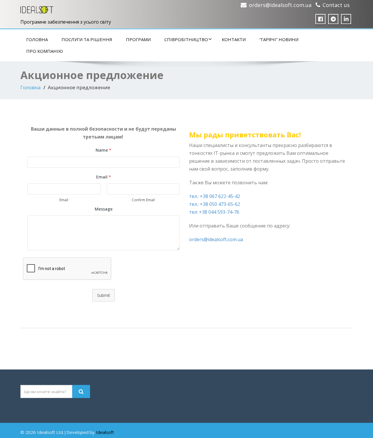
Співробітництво (186, 39)
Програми (138, 39)
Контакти (234, 39)
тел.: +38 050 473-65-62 (214, 204)
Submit (103, 295)
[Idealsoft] (36, 8)
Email (63, 199)
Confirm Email (143, 199)
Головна (37, 39)
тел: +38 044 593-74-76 (214, 212)
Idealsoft (105, 432)
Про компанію (44, 51)
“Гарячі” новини (278, 39)
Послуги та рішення (86, 39)
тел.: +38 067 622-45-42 (214, 196)
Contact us (336, 4)
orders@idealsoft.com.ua (280, 4)
